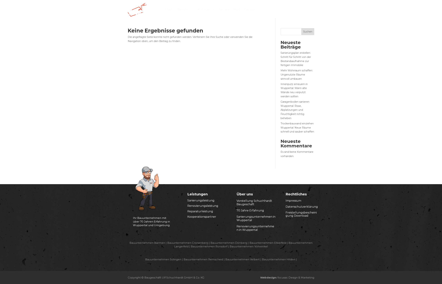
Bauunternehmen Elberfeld (267, 242)
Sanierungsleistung (200, 200)
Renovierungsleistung (202, 205)
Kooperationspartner (201, 216)
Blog (236, 9)
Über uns (182, 9)
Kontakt (249, 9)
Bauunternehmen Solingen (163, 259)
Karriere (224, 9)
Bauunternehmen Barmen (147, 242)
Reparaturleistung (200, 211)
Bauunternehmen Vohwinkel (249, 246)
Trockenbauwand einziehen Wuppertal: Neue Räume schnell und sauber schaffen (297, 127)
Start (168, 9)
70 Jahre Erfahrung (250, 210)
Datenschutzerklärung (302, 206)
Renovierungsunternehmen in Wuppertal (255, 228)
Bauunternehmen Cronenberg (187, 242)
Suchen (307, 31)
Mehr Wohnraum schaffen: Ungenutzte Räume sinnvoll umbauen (297, 74)
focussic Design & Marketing (295, 277)
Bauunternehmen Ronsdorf (209, 246)
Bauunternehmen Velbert (242, 259)
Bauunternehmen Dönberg (228, 242)
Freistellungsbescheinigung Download (301, 214)
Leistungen (203, 9)
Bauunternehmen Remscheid (203, 259)
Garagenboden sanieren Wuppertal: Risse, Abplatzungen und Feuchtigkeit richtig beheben (295, 110)
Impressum (293, 200)
